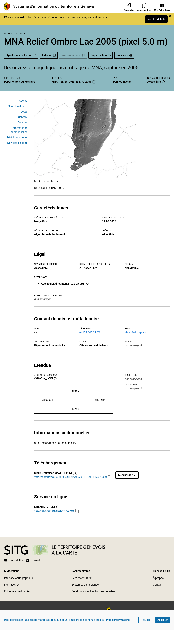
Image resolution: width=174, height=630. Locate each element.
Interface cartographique (18, 578)
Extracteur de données (17, 591)
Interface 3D (11, 584)
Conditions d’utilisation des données (93, 591)
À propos (158, 578)
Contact (157, 584)
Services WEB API (82, 578)
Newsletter (16, 560)
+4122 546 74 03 (89, 332)
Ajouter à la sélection (19, 55)
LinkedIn (37, 560)
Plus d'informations (118, 620)
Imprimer (122, 55)
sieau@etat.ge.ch (135, 332)
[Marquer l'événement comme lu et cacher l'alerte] (170, 16)
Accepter (162, 620)
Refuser (145, 620)
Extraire (47, 55)
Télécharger (125, 475)
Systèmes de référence (85, 584)
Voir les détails (156, 19)
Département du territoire (19, 81)
